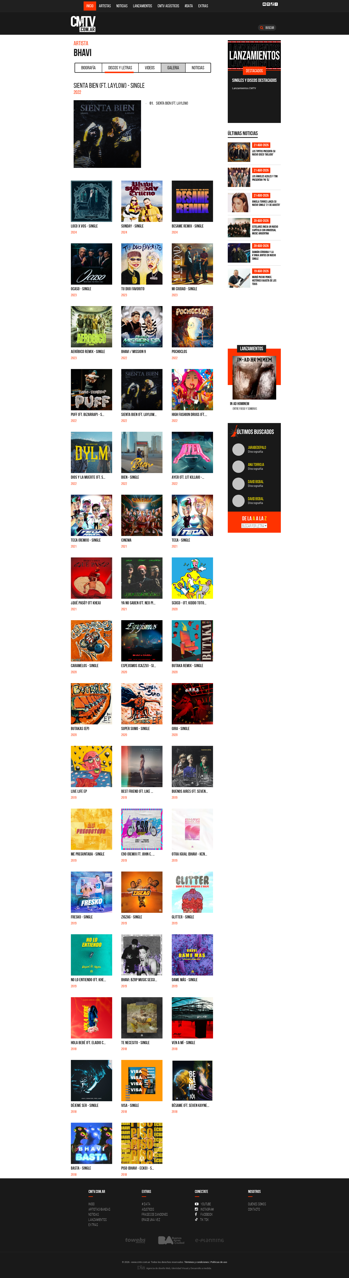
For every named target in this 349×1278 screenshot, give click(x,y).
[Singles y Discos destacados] (254, 55)
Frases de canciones (155, 1214)
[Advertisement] (255, 316)
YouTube (206, 1204)
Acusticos (148, 1209)
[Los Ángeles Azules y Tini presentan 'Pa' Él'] (239, 177)
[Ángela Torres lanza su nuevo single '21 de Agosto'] (239, 202)
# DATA (146, 1204)
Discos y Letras (120, 67)
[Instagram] (268, 4)
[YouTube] (264, 4)
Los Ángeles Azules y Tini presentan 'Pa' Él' (265, 178)
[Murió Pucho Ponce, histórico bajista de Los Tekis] (239, 278)
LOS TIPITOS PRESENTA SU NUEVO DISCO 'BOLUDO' (263, 152)
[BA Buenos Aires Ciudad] (170, 1240)
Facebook (207, 1214)
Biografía (88, 67)
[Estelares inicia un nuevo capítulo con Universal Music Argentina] (239, 228)
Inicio (89, 6)
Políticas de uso (218, 1262)
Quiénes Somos (257, 1204)
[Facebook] (276, 4)
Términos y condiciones (196, 1262)
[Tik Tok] (272, 4)
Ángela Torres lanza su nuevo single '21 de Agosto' (266, 203)
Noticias (122, 6)
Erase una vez (151, 1220)
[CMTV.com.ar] (86, 24)
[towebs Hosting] (135, 1240)
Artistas (105, 6)
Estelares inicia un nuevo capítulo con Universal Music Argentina (265, 230)
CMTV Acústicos (168, 6)
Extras (203, 6)
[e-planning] (209, 1240)
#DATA (189, 6)
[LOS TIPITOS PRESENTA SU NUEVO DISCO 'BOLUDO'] (239, 152)
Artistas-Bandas (99, 1209)
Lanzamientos (142, 6)
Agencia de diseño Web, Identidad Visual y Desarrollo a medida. (179, 1268)
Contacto (254, 1209)
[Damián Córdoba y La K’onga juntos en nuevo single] (239, 253)
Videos (150, 67)
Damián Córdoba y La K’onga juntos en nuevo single (264, 255)
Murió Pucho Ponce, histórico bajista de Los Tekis (264, 280)
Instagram (207, 1209)
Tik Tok (204, 1220)
